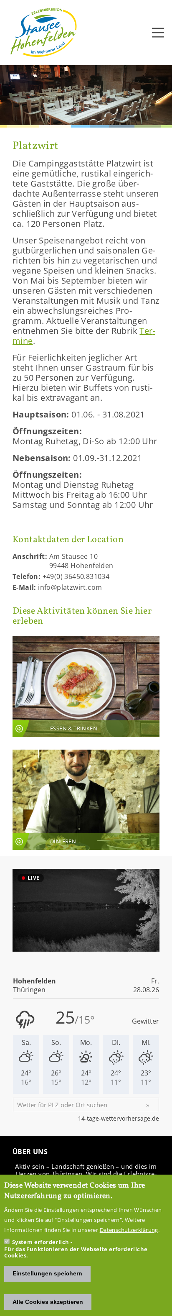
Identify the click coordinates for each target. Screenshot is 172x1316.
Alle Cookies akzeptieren (48, 1301)
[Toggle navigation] (158, 33)
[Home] (43, 32)
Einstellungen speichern (47, 1273)
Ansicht (86, 686)
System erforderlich (40, 1242)
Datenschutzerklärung (129, 1230)
